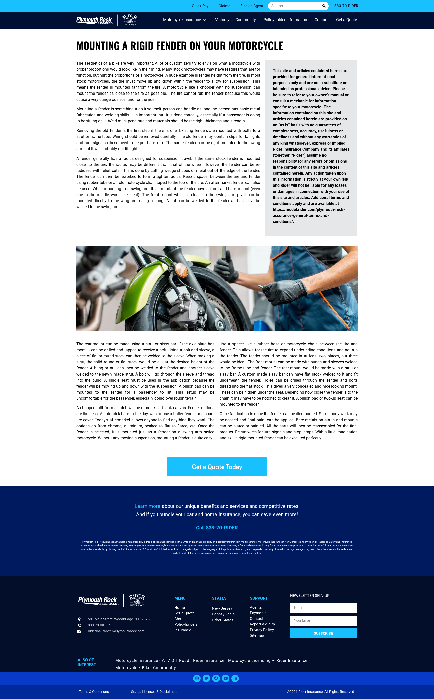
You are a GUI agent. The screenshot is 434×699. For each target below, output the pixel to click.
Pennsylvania (223, 614)
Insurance (182, 630)
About (179, 619)
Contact (256, 619)
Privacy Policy (262, 630)
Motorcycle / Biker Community (145, 667)
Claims (224, 6)
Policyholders (186, 624)
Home (179, 607)
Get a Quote (184, 613)
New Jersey (222, 608)
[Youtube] (225, 678)
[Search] (324, 6)
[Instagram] (197, 678)
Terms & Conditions (94, 692)
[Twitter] (206, 678)
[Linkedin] (235, 678)
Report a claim (262, 624)
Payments (258, 613)
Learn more (147, 506)
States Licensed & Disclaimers (154, 692)
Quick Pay (200, 6)
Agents (256, 607)
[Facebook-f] (216, 678)
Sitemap (257, 635)
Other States (222, 620)
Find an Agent (251, 6)
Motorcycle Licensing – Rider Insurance (267, 660)
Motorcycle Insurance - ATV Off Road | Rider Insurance (169, 660)
